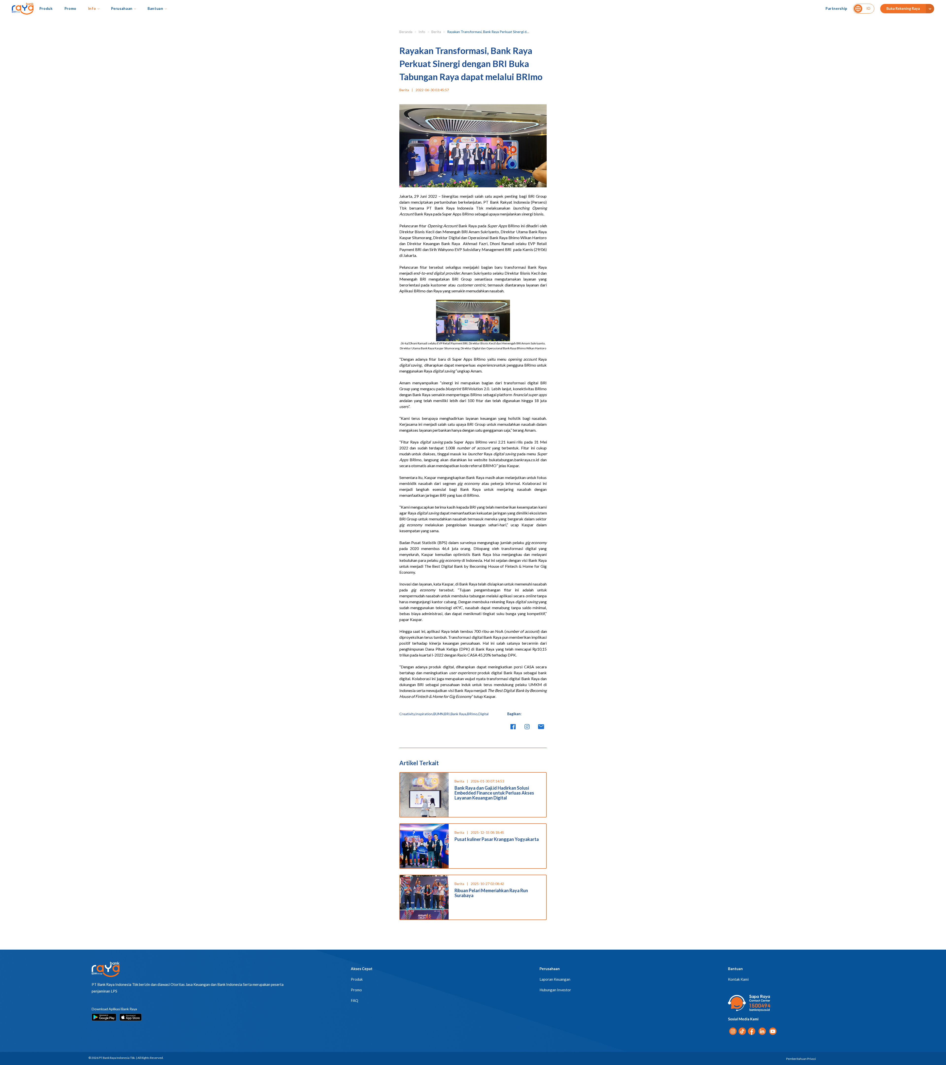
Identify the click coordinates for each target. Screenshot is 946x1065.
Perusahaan (122, 8)
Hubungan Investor (555, 990)
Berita (436, 32)
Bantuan (155, 8)
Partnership (836, 8)
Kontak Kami (738, 979)
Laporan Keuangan (555, 979)
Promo (70, 8)
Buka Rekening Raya (903, 8)
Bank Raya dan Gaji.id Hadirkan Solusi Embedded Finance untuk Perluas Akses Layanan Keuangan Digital (494, 792)
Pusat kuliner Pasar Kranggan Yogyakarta (497, 839)
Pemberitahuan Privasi (801, 1059)
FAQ (354, 1000)
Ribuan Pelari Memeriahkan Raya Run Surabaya (491, 893)
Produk (46, 8)
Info (92, 8)
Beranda (405, 32)
